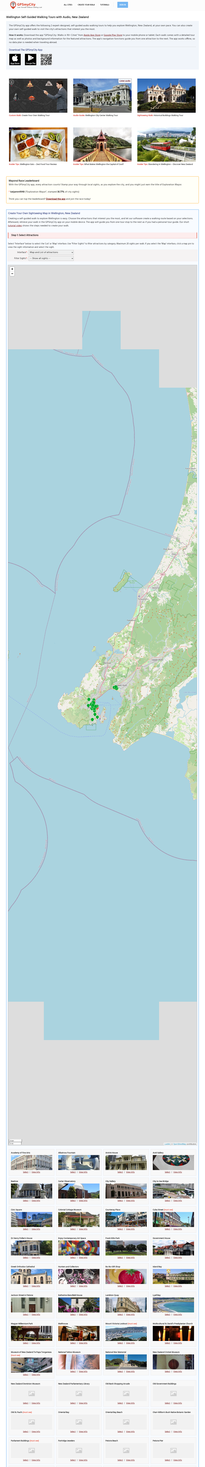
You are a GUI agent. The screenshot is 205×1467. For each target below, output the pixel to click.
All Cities (68, 4)
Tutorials (104, 4)
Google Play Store (113, 35)
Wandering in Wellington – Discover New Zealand (170, 164)
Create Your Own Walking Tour (36, 115)
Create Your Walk (86, 4)
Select (25, 1172)
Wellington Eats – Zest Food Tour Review (38, 164)
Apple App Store (92, 35)
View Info (36, 1172)
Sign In (122, 4)
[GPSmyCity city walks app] (26, 5)
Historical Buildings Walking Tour (168, 115)
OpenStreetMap (179, 1144)
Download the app (55, 199)
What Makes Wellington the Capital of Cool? (104, 164)
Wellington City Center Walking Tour (101, 115)
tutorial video (15, 226)
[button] (92, 720)
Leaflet (167, 1144)
